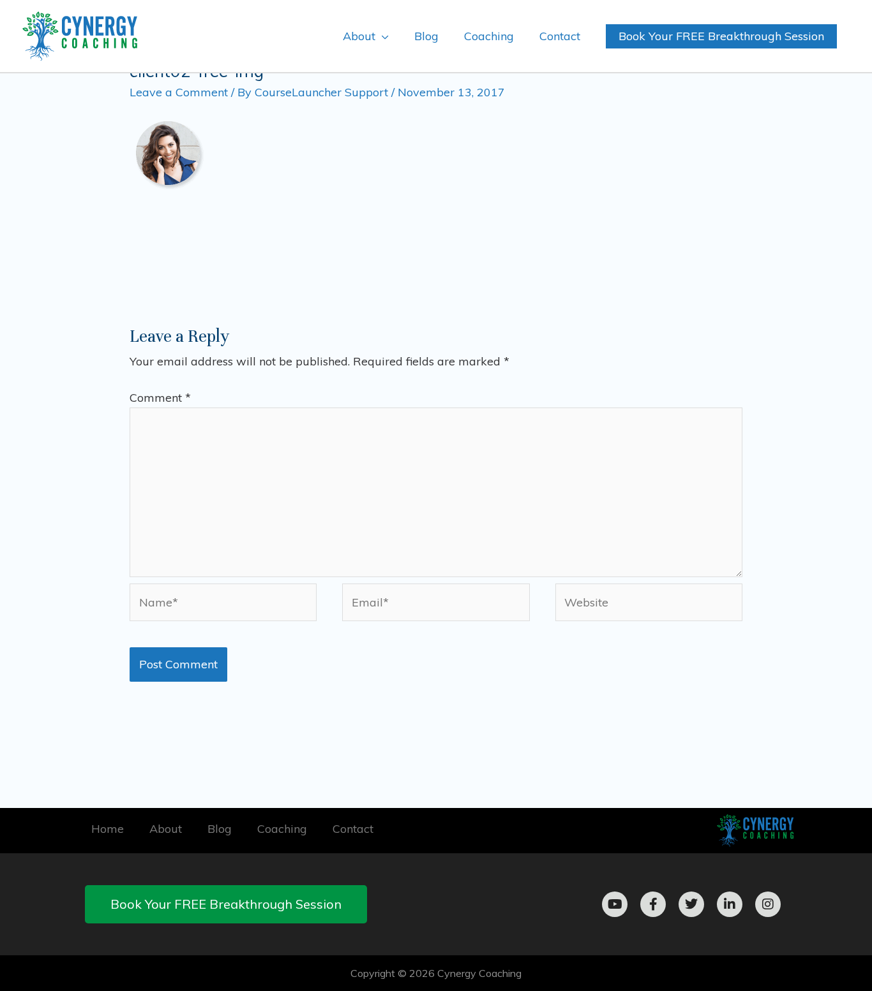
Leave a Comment (179, 92)
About (165, 828)
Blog (219, 828)
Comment (160, 397)
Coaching (282, 828)
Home (107, 828)
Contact (353, 828)
